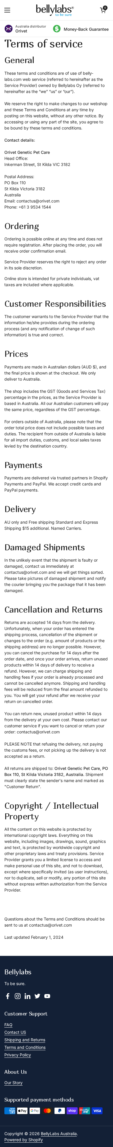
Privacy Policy (17, 1054)
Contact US (15, 1032)
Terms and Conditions (24, 1047)
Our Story (13, 1082)
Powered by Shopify (23, 1139)
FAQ (8, 1024)
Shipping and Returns (24, 1039)
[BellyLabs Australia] (55, 10)
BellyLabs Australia (59, 1133)
